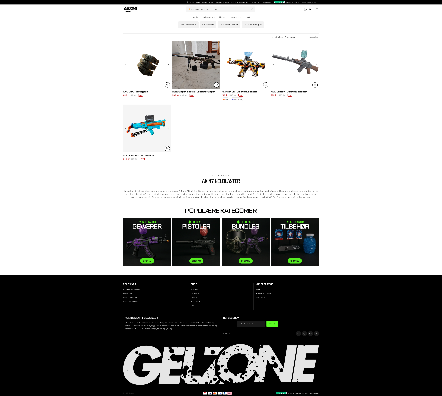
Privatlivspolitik (130, 297)
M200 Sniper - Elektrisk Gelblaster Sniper (193, 92)
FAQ (258, 289)
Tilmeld (270, 324)
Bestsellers (195, 302)
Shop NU (245, 261)
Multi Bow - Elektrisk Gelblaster (139, 155)
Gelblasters (196, 293)
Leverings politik (130, 302)
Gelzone (132, 393)
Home (214, 176)
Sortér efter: (277, 37)
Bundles (194, 289)
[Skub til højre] (168, 64)
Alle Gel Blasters (188, 25)
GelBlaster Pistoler (229, 25)
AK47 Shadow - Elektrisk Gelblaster (289, 92)
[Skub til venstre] (125, 64)
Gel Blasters (208, 25)
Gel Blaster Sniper (253, 25)
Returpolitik (128, 293)
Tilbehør (194, 297)
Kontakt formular (263, 293)
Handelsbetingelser (131, 289)
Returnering (261, 297)
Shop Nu (147, 261)
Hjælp (310, 9)
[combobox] (220, 9)
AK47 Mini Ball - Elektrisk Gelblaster (239, 92)
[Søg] (252, 9)
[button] (316, 9)
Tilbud (193, 306)
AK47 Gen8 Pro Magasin (135, 92)
